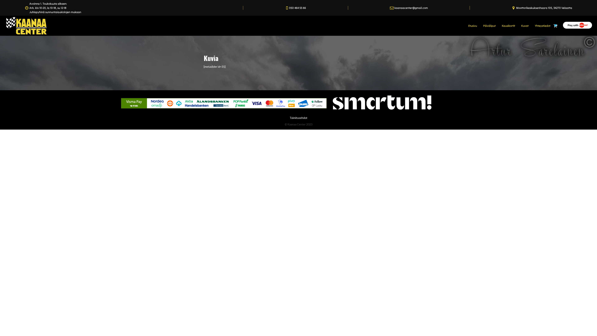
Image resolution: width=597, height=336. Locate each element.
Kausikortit (508, 26)
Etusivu (472, 26)
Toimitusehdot (298, 117)
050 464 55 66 (297, 8)
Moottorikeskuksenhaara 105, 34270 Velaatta (544, 8)
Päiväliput (489, 26)
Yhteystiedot (542, 26)
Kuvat (525, 26)
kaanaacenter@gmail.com (411, 8)
